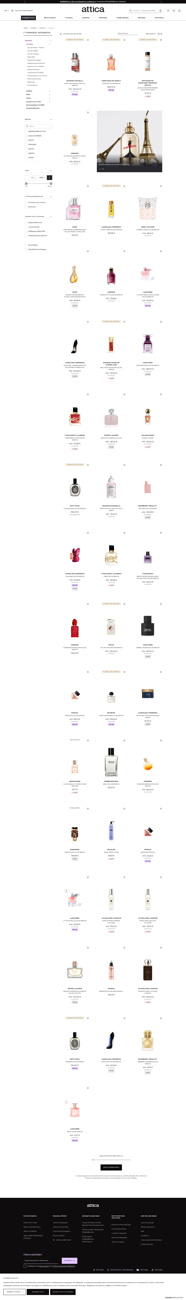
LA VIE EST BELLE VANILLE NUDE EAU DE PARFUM (147, 295)
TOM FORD (148, 363)
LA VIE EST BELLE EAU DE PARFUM (75, 920)
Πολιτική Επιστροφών (61, 1231)
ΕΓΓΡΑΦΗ (68, 1260)
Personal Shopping (119, 1237)
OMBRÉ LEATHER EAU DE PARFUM (147, 647)
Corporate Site (147, 1244)
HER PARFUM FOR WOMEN (148, 508)
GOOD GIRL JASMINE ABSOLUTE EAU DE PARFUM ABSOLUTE (75, 366)
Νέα (142, 1231)
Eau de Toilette (32, 50)
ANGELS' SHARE (147, 438)
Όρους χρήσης (44, 1266)
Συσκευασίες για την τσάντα (37, 75)
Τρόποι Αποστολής (60, 1227)
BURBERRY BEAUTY (147, 506)
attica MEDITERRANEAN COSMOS (33, 1237)
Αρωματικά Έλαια (33, 69)
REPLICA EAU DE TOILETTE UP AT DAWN (111, 509)
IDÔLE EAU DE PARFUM (75, 1131)
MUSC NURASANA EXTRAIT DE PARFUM (74, 84)
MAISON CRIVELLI (75, 81)
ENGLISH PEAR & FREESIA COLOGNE (111, 921)
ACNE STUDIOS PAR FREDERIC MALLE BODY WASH (147, 88)
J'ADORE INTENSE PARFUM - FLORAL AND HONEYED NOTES (74, 295)
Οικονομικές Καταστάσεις (151, 1240)
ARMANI (75, 153)
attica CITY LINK (30, 1222)
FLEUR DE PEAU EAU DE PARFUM (75, 508)
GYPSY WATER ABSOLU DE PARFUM (111, 715)
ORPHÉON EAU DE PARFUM (74, 1061)
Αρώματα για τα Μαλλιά (35, 66)
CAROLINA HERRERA (111, 227)
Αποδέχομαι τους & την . (51, 1266)
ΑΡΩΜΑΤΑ (42, 28)
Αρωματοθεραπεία (33, 108)
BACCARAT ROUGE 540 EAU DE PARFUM (111, 368)
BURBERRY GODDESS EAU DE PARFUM (148, 1062)
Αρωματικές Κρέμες (34, 60)
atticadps (100, 1270)
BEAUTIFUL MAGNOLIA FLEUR (111, 438)
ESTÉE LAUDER (111, 435)
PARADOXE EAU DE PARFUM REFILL (111, 991)
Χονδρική (145, 1235)
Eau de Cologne (33, 54)
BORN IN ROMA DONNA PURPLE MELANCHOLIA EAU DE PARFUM (148, 577)
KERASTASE (74, 781)
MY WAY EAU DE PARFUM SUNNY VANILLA (75, 157)
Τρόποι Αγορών (118, 1242)
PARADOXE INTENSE (148, 852)
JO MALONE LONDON (111, 918)
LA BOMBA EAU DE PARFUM (74, 576)
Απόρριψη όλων (38, 1292)
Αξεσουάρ (31, 82)
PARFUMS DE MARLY (111, 81)
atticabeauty (127, 1270)
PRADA (74, 713)
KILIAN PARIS (148, 435)
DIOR (74, 227)
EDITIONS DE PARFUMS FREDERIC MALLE (147, 83)
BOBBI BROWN (111, 781)
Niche (28, 94)
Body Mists (31, 57)
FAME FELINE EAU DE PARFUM (75, 852)
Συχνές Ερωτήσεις (119, 1229)
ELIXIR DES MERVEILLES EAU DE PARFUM (148, 785)
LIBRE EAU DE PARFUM (111, 576)
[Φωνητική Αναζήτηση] (160, 10)
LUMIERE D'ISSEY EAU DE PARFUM (147, 229)
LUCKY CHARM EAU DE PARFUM (111, 229)
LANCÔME (147, 292)
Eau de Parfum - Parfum (35, 47)
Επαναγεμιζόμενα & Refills (35, 105)
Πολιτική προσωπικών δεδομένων (64, 1266)
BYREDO (111, 713)
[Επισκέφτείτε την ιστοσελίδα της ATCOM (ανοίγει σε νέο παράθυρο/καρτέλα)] (174, 1297)
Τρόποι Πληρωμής (60, 1222)
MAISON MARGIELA (111, 506)
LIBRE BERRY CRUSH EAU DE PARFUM (75, 439)
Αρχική (26, 28)
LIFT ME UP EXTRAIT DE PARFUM (111, 647)
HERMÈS (148, 781)
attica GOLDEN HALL (32, 1227)
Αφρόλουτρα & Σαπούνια (36, 63)
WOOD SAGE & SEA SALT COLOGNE (147, 921)
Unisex (28, 98)
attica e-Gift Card (63, 1240)
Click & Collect (58, 1235)
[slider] (26, 184)
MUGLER (111, 849)
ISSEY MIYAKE (147, 227)
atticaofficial (115, 1270)
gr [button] (5, 10)
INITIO (111, 645)
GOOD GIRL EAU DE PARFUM (111, 1061)
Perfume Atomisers (34, 79)
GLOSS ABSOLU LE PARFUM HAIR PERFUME (74, 785)
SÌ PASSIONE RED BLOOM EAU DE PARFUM (74, 648)
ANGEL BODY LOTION (111, 852)
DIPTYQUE (75, 506)
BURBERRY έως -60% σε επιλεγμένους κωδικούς (77, 1)
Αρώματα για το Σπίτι (33, 101)
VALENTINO (147, 574)
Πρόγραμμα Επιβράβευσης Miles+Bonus (88, 1239)
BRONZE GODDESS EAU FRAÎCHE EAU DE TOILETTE (74, 992)
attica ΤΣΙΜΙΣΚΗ (30, 1231)
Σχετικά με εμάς (147, 1222)
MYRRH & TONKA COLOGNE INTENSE (147, 992)
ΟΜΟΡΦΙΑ (34, 28)
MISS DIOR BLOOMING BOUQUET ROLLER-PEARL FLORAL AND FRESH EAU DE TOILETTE (74, 231)
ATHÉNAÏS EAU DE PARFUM (111, 83)
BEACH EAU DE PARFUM (111, 784)
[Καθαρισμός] (156, 10)
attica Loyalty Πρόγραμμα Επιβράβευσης (92, 1231)
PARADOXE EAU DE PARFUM (74, 715)
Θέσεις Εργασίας (148, 1227)
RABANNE (74, 849)
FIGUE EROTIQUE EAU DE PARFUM (147, 365)
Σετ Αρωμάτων (32, 85)
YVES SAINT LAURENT (74, 435)
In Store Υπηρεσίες (119, 1233)
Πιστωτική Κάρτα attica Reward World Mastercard (93, 1224)
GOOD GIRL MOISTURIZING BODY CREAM (147, 716)
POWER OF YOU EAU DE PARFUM (111, 295)
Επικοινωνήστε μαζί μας (121, 1224)
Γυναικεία (29, 44)
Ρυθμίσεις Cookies (13, 1292)
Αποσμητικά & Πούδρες (35, 72)
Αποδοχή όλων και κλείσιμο (63, 1292)
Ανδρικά (29, 91)
